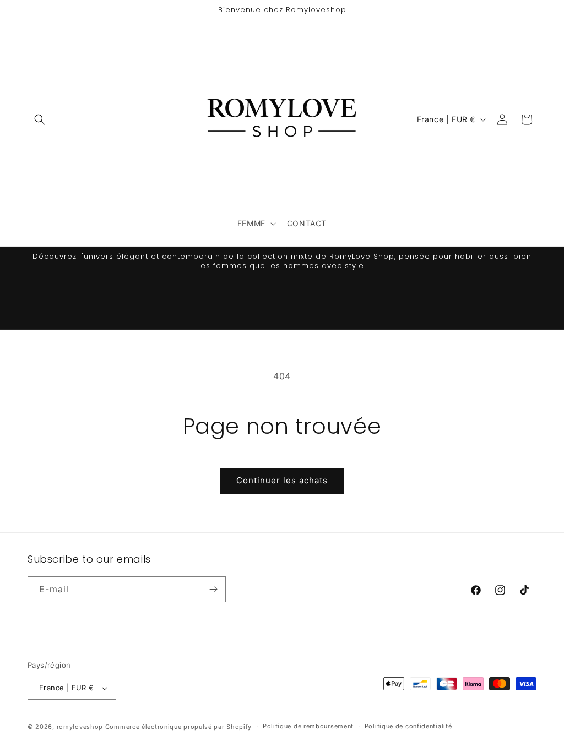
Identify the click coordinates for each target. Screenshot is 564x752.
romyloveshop (80, 727)
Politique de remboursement (308, 726)
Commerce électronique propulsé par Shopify (178, 727)
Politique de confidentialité (408, 726)
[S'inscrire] (213, 589)
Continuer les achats (282, 480)
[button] (40, 119)
